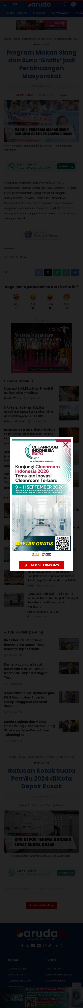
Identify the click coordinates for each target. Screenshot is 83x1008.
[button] (65, 444)
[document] (41, 504)
